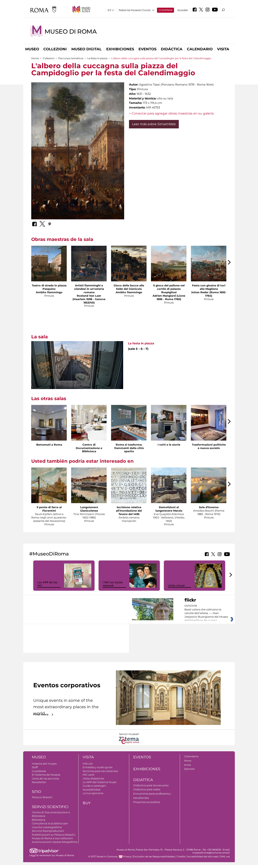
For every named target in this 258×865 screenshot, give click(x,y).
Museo (32, 49)
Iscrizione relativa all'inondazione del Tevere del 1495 (129, 511)
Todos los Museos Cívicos (134, 10)
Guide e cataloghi (94, 785)
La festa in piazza (97, 58)
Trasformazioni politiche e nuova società (209, 446)
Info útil (88, 763)
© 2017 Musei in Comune (102, 856)
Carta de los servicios (45, 778)
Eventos (147, 49)
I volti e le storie (169, 444)
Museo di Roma (71, 31)
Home (35, 58)
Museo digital (86, 49)
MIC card (88, 774)
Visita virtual (176, 585)
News (187, 760)
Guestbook (39, 771)
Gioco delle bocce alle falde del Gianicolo (129, 287)
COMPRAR (165, 10)
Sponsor (189, 768)
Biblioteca (38, 819)
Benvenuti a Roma (49, 444)
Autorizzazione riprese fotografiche (55, 841)
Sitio (36, 792)
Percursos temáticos (70, 58)
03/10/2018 (206, 613)
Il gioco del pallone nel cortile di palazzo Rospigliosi (169, 289)
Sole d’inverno (209, 507)
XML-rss (225, 856)
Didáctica (171, 49)
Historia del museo (44, 763)
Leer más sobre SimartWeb (154, 124)
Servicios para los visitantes (100, 771)
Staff (35, 767)
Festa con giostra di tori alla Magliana (208, 287)
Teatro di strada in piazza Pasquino (49, 287)
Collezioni (55, 49)
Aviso (187, 764)
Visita (223, 49)
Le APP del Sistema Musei (100, 782)
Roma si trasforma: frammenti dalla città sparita (129, 448)
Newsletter (39, 782)
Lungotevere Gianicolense (89, 509)
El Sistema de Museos (46, 774)
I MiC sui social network (113, 584)
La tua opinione (93, 793)
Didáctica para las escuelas (151, 785)
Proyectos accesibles (146, 802)
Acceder (182, 10)
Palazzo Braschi (42, 797)
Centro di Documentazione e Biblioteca (89, 448)
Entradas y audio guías (97, 767)
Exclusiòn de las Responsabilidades (154, 856)
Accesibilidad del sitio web (202, 856)
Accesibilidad (91, 789)
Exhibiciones (120, 49)
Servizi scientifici (50, 807)
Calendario (200, 49)
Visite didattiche (93, 778)
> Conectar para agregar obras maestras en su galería (171, 113)
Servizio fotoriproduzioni (48, 830)
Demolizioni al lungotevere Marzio (168, 509)
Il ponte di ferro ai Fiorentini (49, 509)
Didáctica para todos (146, 789)
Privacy (127, 856)
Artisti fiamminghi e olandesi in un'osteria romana (89, 289)
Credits (181, 856)
